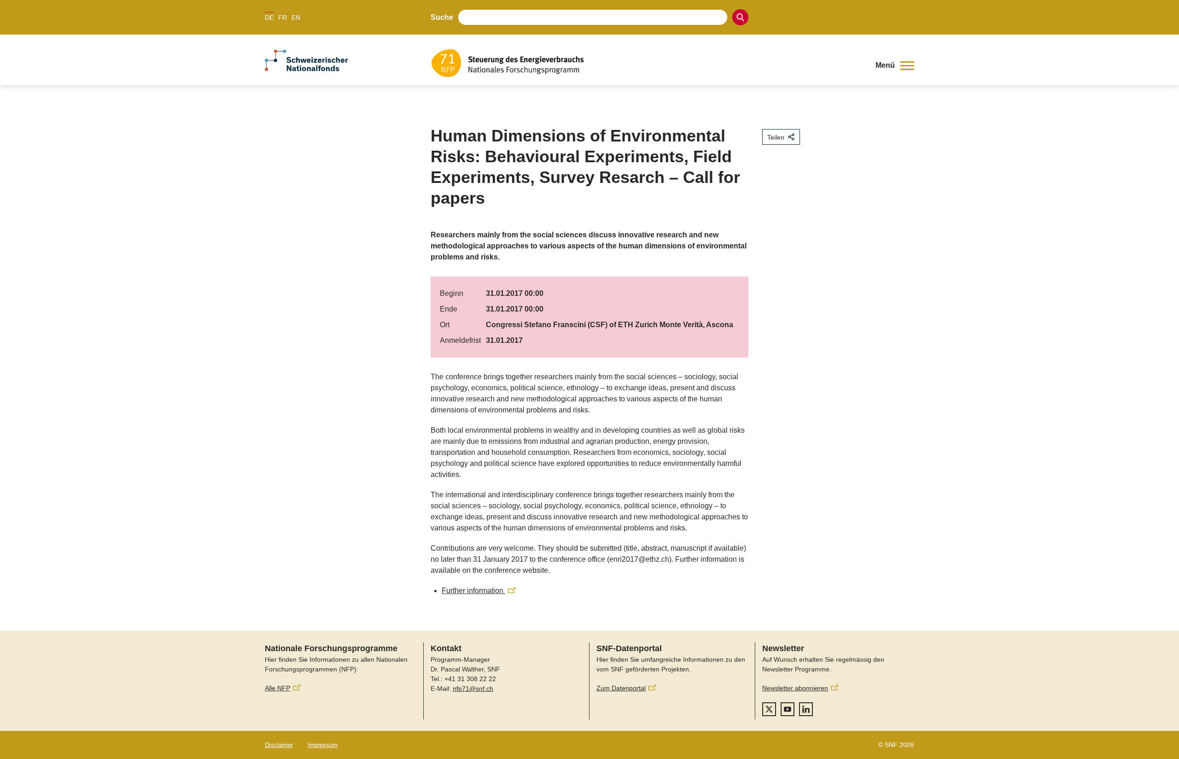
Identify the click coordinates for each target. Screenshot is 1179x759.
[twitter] (769, 709)
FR (282, 17)
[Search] (740, 17)
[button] (894, 65)
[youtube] (787, 709)
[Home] (647, 63)
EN (296, 17)
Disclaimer (279, 744)
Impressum (323, 744)
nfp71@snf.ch (473, 688)
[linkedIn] (806, 709)
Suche (442, 17)
